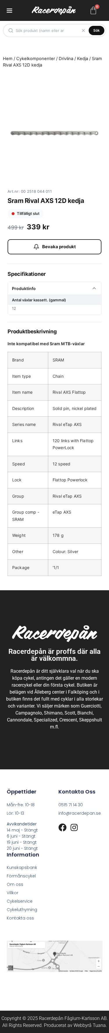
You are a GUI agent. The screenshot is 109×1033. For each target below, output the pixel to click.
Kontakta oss (20, 918)
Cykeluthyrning (22, 910)
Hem (7, 58)
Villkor (12, 893)
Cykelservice (20, 901)
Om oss (15, 884)
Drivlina (66, 58)
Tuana (99, 1025)
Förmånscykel (21, 876)
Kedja (82, 58)
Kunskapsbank (22, 867)
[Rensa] (83, 30)
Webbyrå (83, 1025)
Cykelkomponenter (35, 58)
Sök (96, 30)
